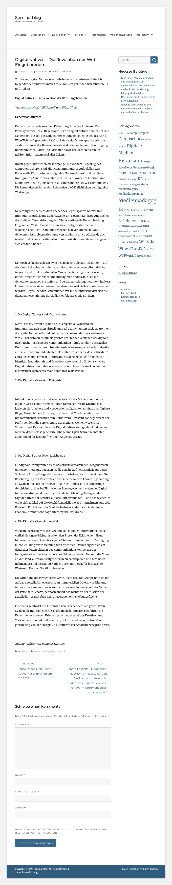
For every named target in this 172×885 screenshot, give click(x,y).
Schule (145, 221)
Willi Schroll (47, 107)
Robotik (142, 215)
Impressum (142, 34)
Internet (125, 173)
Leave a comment (62, 71)
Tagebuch (23, 651)
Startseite (20, 34)
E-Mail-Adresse (27, 791)
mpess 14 (60, 651)
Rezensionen (98, 34)
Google (150, 167)
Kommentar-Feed (130, 296)
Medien (145, 184)
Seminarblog (28, 17)
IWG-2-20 (149, 173)
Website (21, 808)
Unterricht (125, 242)
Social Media (135, 226)
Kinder (145, 179)
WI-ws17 (125, 249)
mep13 (128, 209)
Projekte (78, 34)
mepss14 (137, 210)
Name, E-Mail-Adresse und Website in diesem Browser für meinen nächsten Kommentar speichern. (62, 831)
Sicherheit (124, 225)
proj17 (121, 215)
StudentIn (41, 71)
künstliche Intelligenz (129, 184)
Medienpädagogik (44, 651)
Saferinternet (129, 221)
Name (20, 775)
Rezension (131, 215)
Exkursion (130, 161)
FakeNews (125, 167)
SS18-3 (141, 231)
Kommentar (24, 724)
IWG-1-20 (137, 173)
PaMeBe (148, 210)
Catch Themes (150, 869)
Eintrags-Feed (128, 293)
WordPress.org (129, 300)
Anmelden (126, 289)
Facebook (147, 162)
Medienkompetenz (121, 34)
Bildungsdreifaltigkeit (132, 93)
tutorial (147, 236)
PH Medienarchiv (127, 272)
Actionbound (123, 133)
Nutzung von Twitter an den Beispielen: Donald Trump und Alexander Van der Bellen (137, 108)
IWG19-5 (132, 179)
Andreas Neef (29, 107)
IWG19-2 (122, 179)
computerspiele (139, 133)
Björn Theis (69, 107)
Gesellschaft (37, 34)
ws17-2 (150, 249)
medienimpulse (128, 189)
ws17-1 (139, 248)
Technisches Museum (130, 236)
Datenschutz (130, 138)
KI (140, 179)
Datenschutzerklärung (26, 872)
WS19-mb (126, 255)
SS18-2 (133, 231)
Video (136, 242)
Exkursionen (59, 34)
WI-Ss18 (147, 241)
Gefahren (139, 167)
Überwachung (143, 255)
